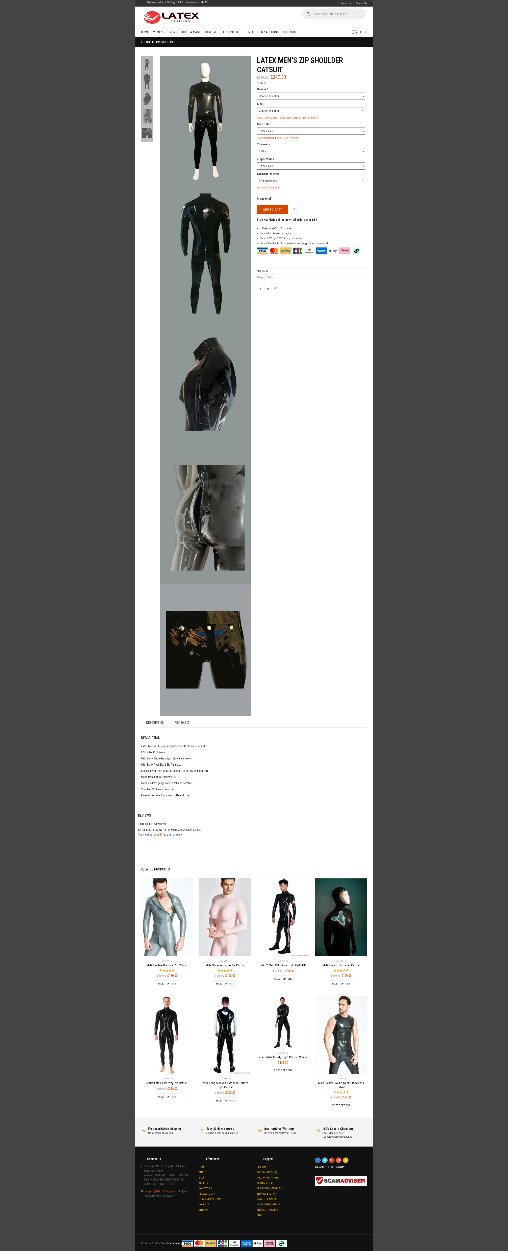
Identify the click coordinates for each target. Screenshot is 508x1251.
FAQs (259, 1215)
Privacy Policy (207, 1193)
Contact (251, 32)
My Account (347, 3)
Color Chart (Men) (266, 137)
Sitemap (203, 1209)
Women (157, 32)
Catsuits (270, 277)
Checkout (289, 32)
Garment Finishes (266, 1199)
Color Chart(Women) (268, 1177)
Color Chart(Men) (267, 1172)
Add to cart (272, 209)
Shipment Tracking (267, 1209)
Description (155, 723)
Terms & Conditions (210, 1199)
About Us (204, 1183)
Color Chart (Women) (287, 137)
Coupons (204, 1204)
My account (270, 32)
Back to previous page (160, 42)
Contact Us (361, 3)
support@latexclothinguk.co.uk (163, 1191)
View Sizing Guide (266, 117)
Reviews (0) (182, 723)
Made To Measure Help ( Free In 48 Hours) (297, 117)
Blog (202, 1177)
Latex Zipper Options (268, 1204)
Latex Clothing (174, 1243)
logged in (158, 834)
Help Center (228, 32)
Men (172, 32)
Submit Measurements (269, 1188)
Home (145, 32)
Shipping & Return (267, 1193)
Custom (210, 32)
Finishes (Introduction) (268, 187)
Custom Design (265, 1183)
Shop (202, 1172)
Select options (167, 983)
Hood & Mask (191, 32)
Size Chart (262, 1167)
